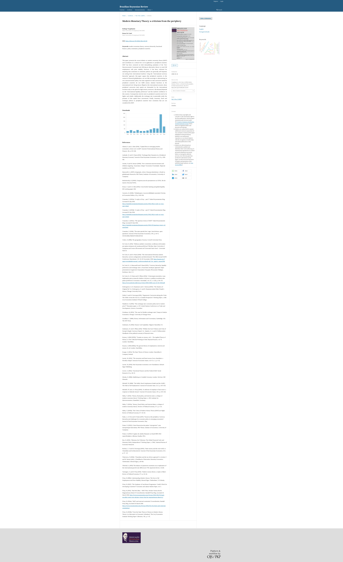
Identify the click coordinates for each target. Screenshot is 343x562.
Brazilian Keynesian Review (134, 6)
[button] (176, 171)
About (149, 10)
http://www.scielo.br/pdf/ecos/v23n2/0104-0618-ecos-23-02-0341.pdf (143, 283)
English (201, 29)
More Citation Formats (179, 90)
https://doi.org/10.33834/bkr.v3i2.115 (136, 41)
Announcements (140, 10)
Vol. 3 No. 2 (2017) (140, 15)
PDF (175, 65)
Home (124, 15)
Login (221, 1)
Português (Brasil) (204, 32)
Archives (129, 10)
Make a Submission (205, 18)
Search (220, 10)
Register (216, 1)
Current (122, 10)
